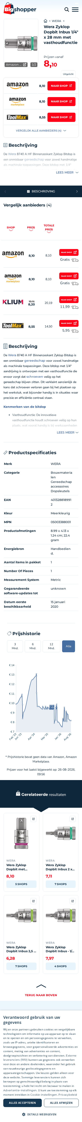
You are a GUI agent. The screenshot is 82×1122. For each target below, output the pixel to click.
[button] (77, 191)
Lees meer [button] (65, 172)
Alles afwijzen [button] (61, 1103)
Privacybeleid (67, 1094)
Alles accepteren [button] (22, 1103)
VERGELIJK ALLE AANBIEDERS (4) (39, 130)
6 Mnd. (33, 646)
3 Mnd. (15, 646)
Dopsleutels (60, 491)
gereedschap (34, 159)
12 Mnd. (51, 646)
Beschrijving (43, 191)
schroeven (34, 377)
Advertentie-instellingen (20, 1090)
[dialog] (41, 1066)
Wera (12, 154)
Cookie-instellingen (43, 1094)
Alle (68, 646)
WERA (56, 21)
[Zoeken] (66, 9)
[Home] (48, 21)
